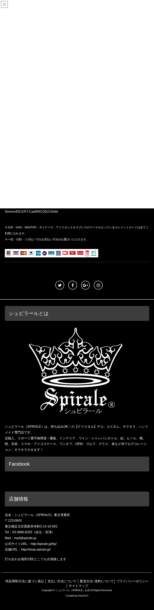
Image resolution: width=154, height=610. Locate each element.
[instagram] (98, 285)
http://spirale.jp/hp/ (44, 544)
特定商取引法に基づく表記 (24, 581)
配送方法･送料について (97, 581)
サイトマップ (78, 586)
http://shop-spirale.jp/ (36, 549)
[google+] (85, 285)
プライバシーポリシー (133, 581)
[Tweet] (59, 285)
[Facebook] (72, 285)
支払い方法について (62, 581)
